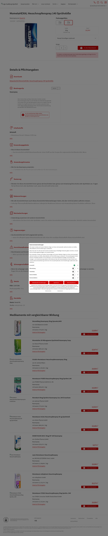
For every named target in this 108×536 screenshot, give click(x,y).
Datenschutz (48, 290)
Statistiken (32, 271)
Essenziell (31, 265)
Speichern (56, 282)
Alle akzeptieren (71, 282)
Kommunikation (33, 277)
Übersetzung (32, 268)
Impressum (60, 290)
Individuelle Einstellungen (39, 282)
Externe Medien (33, 274)
